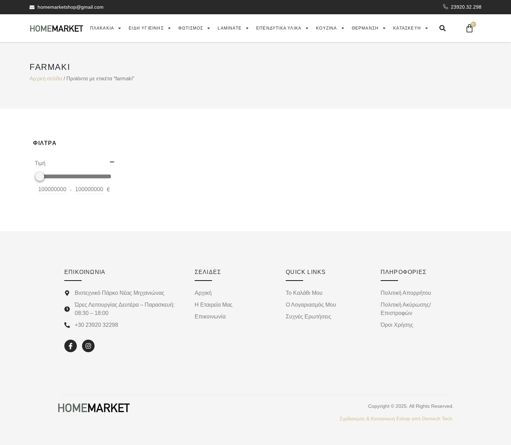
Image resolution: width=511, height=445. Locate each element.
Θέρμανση (365, 28)
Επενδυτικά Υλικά (278, 28)
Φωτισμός (190, 28)
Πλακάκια (102, 28)
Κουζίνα (326, 28)
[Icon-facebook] (70, 346)
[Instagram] (88, 346)
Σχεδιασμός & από (397, 418)
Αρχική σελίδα (46, 78)
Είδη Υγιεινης (146, 28)
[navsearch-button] (442, 28)
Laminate (230, 28)
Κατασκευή (407, 28)
